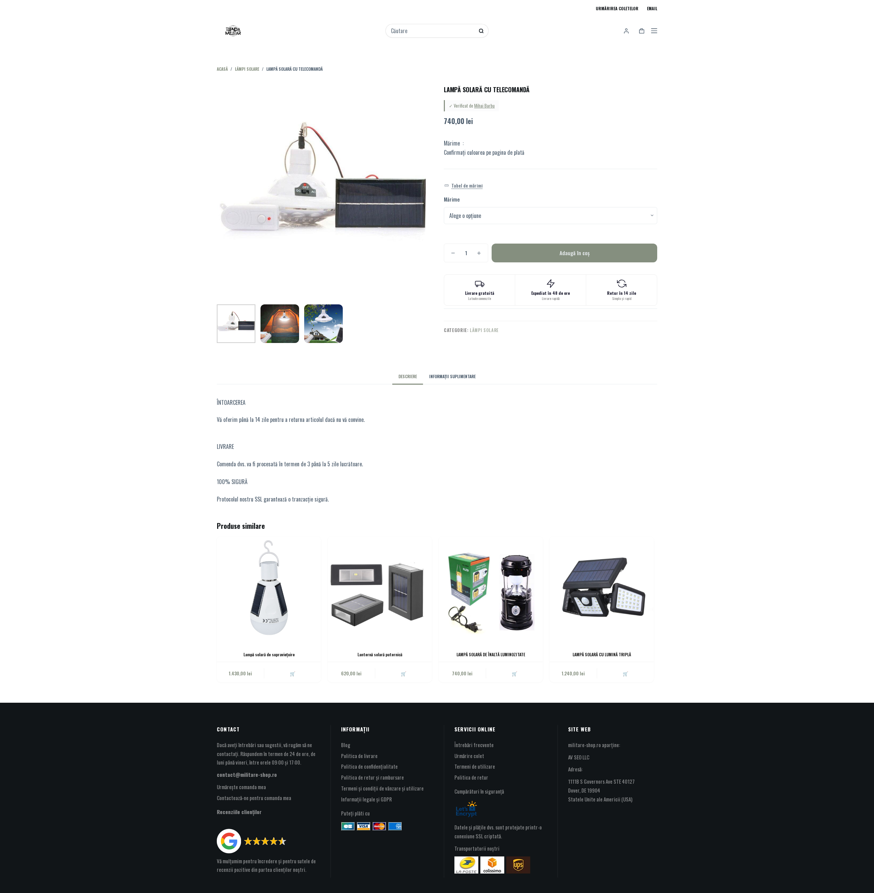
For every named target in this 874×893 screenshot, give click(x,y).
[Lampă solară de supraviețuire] (269, 588)
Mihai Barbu (484, 105)
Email (652, 8)
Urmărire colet (469, 755)
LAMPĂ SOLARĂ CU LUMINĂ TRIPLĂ (602, 654)
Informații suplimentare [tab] (452, 376)
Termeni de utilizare (474, 766)
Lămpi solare (484, 330)
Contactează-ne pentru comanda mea (254, 797)
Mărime (452, 199)
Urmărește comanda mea (241, 787)
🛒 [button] (292, 673)
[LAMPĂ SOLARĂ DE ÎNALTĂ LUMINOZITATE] (491, 588)
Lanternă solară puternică (379, 654)
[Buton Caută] (481, 31)
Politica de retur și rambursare (372, 777)
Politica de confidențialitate (369, 766)
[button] (463, 185)
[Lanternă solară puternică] (380, 588)
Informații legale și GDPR (366, 799)
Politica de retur (471, 777)
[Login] (626, 30)
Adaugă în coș (575, 253)
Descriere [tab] (407, 376)
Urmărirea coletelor (617, 8)
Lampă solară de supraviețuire (269, 654)
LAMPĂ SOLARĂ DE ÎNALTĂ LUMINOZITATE (490, 654)
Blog (345, 744)
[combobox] (432, 31)
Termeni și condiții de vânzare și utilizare (382, 788)
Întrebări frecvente (474, 744)
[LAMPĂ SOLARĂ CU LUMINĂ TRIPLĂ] (602, 588)
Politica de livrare (359, 755)
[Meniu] (654, 31)
